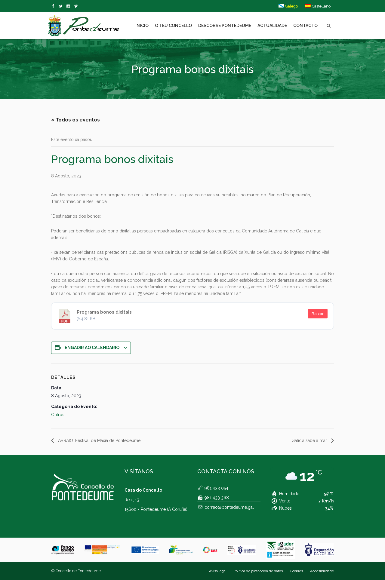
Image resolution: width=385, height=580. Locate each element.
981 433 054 (216, 488)
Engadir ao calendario (92, 347)
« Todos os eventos (75, 120)
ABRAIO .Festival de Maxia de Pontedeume (98, 440)
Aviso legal (217, 571)
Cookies (296, 571)
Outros (57, 414)
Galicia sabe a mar (309, 440)
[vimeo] (62, 6)
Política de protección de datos (258, 571)
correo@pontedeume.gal (229, 507)
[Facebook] (54, 6)
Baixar (318, 313)
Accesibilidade (322, 571)
